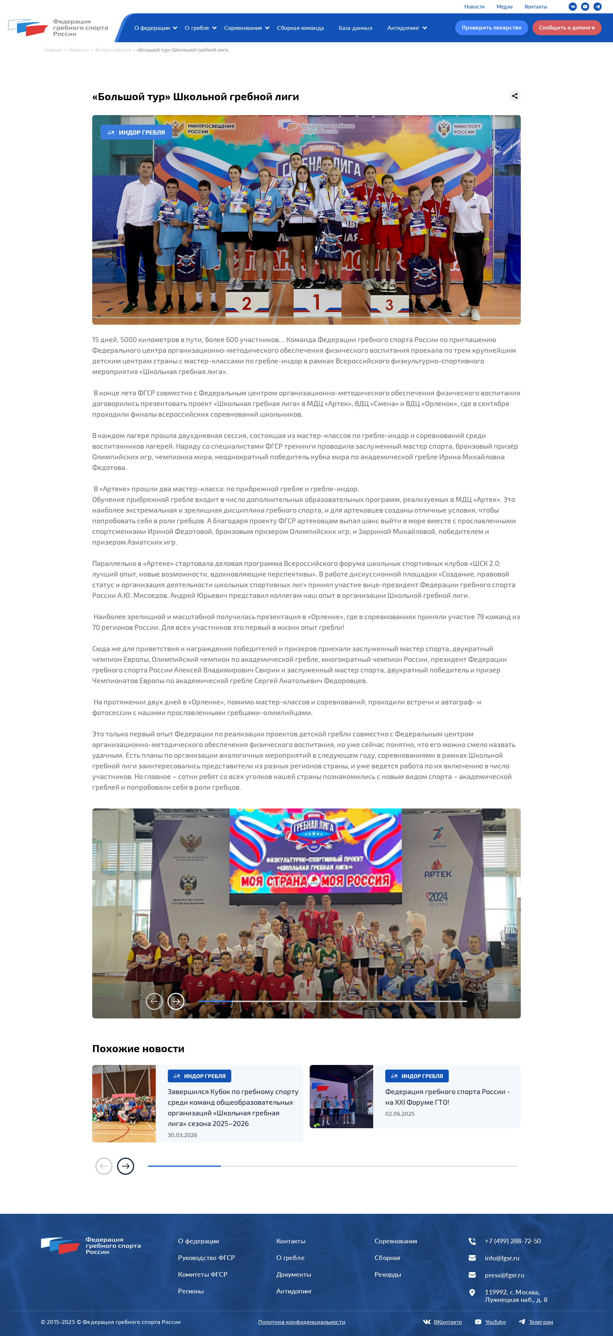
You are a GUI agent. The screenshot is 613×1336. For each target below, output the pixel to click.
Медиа (505, 7)
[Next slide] (175, 1001)
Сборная (387, 1257)
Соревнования (243, 27)
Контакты (536, 7)
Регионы (191, 1291)
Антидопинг (403, 27)
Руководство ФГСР (206, 1257)
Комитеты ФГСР (202, 1274)
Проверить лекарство (491, 27)
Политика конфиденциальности (301, 1321)
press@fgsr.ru (504, 1275)
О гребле (197, 27)
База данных (355, 27)
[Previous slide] (154, 1001)
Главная (53, 50)
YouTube (495, 1321)
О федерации (152, 27)
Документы (293, 1274)
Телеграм (541, 1321)
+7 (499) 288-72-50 (513, 1241)
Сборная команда (300, 27)
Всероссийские (113, 50)
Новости (474, 7)
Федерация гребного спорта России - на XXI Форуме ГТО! (447, 1096)
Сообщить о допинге (567, 27)
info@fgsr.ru (502, 1258)
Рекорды (388, 1274)
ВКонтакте (448, 1321)
